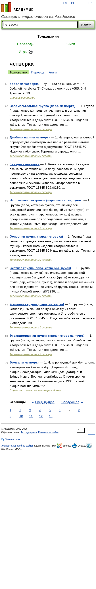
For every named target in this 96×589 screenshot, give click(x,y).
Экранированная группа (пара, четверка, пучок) (47, 335)
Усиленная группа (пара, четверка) (37, 304)
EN (65, 3)
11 (31, 416)
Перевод (37, 72)
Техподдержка (29, 432)
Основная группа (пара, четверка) (36, 236)
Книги (70, 44)
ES (81, 3)
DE (73, 3)
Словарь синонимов (22, 97)
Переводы (25, 44)
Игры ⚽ (26, 52)
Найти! (86, 25)
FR (90, 3)
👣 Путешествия (10, 439)
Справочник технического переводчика (35, 390)
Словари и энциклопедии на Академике (38, 16)
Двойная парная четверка (30, 137)
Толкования (48, 36)
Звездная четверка (25, 164)
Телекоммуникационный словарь (31, 129)
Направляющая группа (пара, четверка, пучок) (46, 200)
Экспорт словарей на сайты (17, 445)
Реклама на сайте (48, 432)
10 (21, 416)
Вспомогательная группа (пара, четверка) (42, 106)
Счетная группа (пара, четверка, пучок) (40, 268)
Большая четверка (24, 362)
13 (50, 416)
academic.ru (17, 7)
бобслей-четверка (24, 84)
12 (41, 416)
